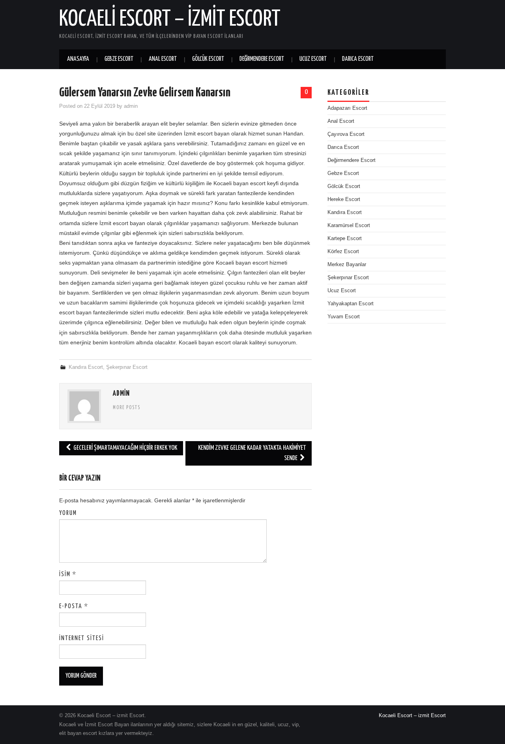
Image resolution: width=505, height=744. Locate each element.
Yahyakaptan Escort (350, 303)
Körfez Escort (343, 251)
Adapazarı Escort (347, 108)
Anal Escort (163, 59)
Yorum (68, 513)
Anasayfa (78, 59)
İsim (68, 574)
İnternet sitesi (81, 638)
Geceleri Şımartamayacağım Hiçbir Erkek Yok (124, 448)
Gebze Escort (119, 59)
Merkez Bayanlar (346, 264)
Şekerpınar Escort (127, 367)
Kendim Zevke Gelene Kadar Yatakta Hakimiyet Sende (252, 453)
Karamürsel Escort (348, 225)
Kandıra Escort (86, 367)
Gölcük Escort (208, 59)
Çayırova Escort (346, 134)
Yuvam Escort (343, 316)
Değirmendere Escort (261, 59)
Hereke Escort (343, 199)
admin (131, 106)
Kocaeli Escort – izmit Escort (170, 19)
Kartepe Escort (344, 238)
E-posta (73, 606)
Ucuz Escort (313, 59)
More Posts (126, 408)
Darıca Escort (358, 59)
